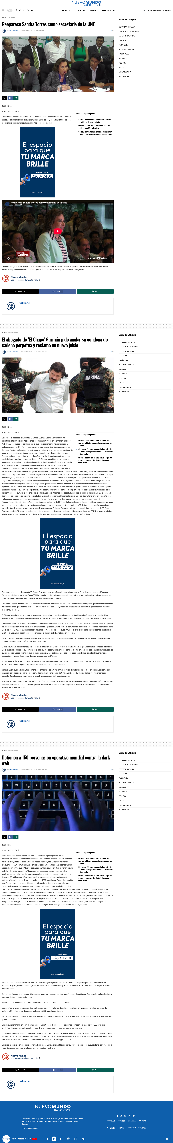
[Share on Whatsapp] (15, 98)
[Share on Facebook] (10, 98)
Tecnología (124, 76)
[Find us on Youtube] (32, 10)
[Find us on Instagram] (24, 10)
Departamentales (127, 27)
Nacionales (11, 17)
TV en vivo (94, 10)
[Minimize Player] (167, 1139)
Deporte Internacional (129, 31)
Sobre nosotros (108, 10)
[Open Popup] (76, 1139)
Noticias (65, 10)
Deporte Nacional (127, 36)
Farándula (123, 45)
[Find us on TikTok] (20, 10)
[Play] (54, 1139)
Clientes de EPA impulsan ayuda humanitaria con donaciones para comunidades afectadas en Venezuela (95, 451)
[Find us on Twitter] (28, 10)
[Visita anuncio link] (58, 162)
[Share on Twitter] (4, 98)
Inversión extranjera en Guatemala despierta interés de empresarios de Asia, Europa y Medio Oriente (95, 460)
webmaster (14, 31)
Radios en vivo (79, 10)
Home (4, 17)
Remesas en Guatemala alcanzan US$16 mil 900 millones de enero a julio (94, 120)
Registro (167, 10)
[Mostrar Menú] (3, 10)
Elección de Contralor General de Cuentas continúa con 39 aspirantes (94, 126)
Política (122, 63)
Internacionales (126, 49)
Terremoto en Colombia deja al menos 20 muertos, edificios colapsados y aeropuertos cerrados (95, 443)
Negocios (123, 58)
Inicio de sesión (155, 10)
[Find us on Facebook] (16, 10)
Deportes (123, 40)
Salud (121, 67)
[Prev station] (61, 1139)
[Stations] (83, 1139)
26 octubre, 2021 (27, 31)
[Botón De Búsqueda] (144, 10)
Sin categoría (125, 72)
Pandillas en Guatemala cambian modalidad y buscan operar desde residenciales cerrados (95, 132)
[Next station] (47, 1139)
